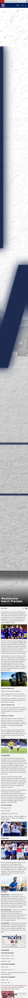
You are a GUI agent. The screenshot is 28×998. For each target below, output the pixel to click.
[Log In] (26, 1)
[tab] (2, 1)
